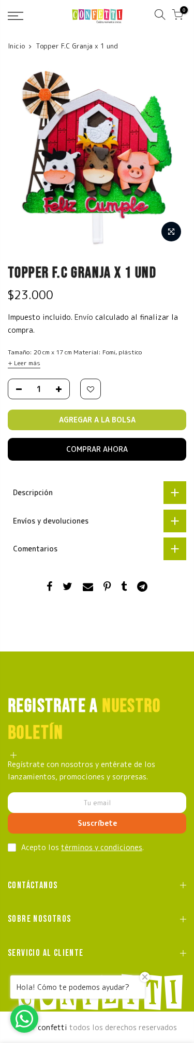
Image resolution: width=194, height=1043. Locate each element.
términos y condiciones (101, 847)
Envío (84, 317)
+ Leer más (24, 362)
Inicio (16, 46)
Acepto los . (82, 847)
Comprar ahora (97, 449)
